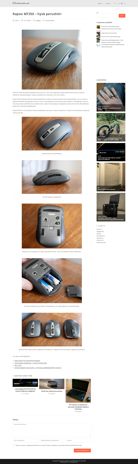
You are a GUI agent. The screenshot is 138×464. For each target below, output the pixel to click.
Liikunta (99, 240)
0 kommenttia (49, 20)
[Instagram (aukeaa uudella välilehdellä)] (119, 3)
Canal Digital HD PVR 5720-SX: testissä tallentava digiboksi (25, 390)
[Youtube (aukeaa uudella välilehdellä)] (121, 3)
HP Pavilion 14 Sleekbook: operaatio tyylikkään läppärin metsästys (78, 407)
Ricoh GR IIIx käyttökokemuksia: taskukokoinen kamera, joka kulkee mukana (109, 29)
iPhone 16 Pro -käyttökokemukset (110, 36)
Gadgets (38, 20)
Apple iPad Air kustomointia (109, 33)
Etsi (98, 13)
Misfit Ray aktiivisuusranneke (51, 391)
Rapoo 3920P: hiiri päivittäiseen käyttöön (27, 360)
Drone (98, 229)
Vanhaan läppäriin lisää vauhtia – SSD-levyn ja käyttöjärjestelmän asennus (38, 368)
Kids (98, 234)
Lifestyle (99, 238)
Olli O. (17, 20)
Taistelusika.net (21, 3)
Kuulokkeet (100, 236)
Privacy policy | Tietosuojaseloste (69, 462)
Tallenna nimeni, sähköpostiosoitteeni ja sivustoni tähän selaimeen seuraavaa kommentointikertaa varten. (48, 445)
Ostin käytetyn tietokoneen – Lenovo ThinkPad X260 (31, 363)
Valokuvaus (100, 242)
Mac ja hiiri (18, 365)
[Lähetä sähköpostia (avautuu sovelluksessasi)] (124, 3)
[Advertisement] (111, 63)
